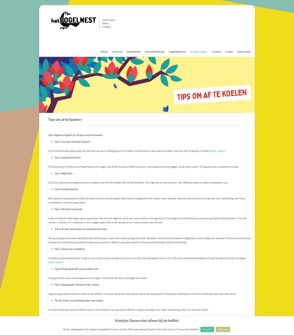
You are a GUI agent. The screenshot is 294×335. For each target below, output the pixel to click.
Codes (229, 51)
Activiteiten (134, 51)
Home (104, 51)
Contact (216, 51)
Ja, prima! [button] (207, 329)
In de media (244, 51)
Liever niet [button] (223, 329)
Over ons (117, 51)
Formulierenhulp (155, 51)
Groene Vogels (198, 51)
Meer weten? (218, 150)
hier (189, 309)
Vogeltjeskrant (177, 51)
